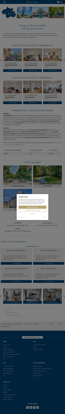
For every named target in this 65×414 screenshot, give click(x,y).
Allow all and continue (32, 207)
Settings (32, 214)
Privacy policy (22, 217)
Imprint (44, 217)
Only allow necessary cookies (32, 210)
